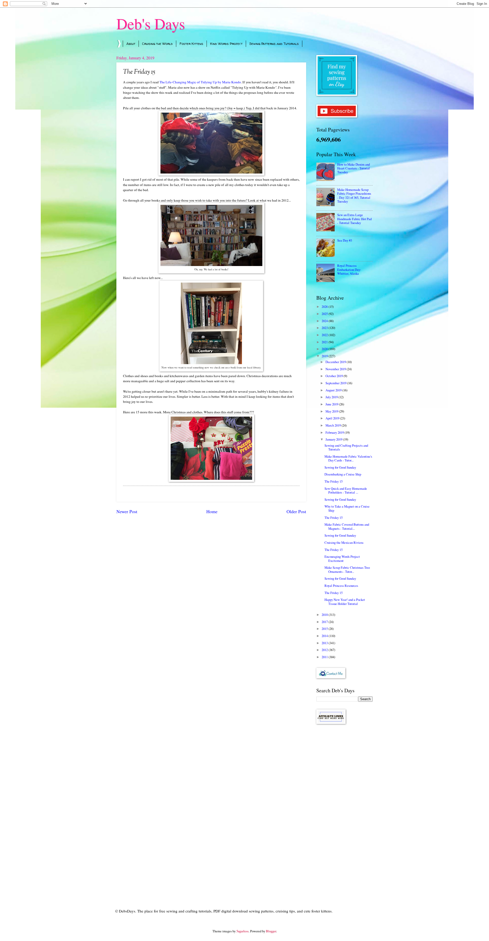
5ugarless (242, 931)
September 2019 (336, 383)
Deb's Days (150, 23)
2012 (325, 649)
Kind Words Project (226, 43)
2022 (325, 335)
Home (212, 511)
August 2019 (333, 390)
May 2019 (332, 411)
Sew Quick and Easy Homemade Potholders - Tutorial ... (345, 490)
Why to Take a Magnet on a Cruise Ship (347, 508)
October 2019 (334, 376)
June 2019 (332, 404)
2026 (325, 306)
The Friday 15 (333, 481)
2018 (325, 614)
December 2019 (336, 362)
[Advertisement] (344, 809)
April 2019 (332, 418)
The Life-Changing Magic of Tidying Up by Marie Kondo (200, 82)
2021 (325, 342)
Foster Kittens (191, 43)
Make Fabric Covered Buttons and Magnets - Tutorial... (346, 526)
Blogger (271, 931)
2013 (325, 643)
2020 (325, 349)
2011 (325, 657)
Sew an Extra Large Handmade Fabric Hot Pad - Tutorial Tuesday (354, 219)
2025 (325, 313)
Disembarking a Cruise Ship (342, 474)
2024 (325, 321)
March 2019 (333, 425)
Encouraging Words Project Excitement (342, 558)
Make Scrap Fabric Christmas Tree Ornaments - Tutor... (347, 569)
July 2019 (331, 397)
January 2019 (334, 439)
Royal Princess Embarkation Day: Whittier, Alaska (349, 269)
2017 (325, 621)
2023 (325, 327)
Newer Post (126, 511)
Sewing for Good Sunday (340, 467)
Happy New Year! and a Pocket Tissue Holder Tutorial (344, 601)
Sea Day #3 (344, 240)
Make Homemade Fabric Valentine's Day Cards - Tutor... (348, 458)
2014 (325, 635)
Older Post (296, 511)
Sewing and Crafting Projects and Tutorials (346, 447)
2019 (325, 356)
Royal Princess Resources (341, 585)
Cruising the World (157, 43)
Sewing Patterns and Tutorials (274, 43)
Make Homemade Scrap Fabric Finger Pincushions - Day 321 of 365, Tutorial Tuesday (354, 195)
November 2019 (336, 369)
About (130, 43)
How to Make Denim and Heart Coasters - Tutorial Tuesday (353, 168)
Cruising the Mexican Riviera (343, 542)
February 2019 (335, 432)
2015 (325, 628)
